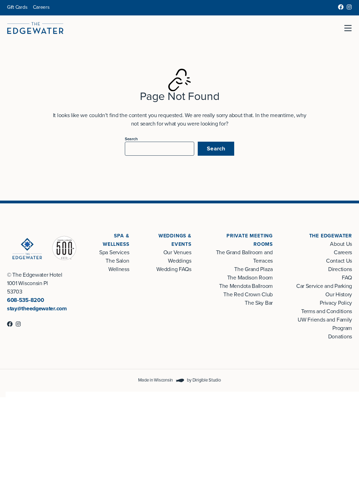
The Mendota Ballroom (246, 286)
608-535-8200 (25, 300)
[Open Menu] (350, 28)
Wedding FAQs (173, 269)
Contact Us (339, 260)
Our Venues (177, 252)
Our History (338, 294)
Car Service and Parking (324, 286)
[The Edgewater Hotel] (35, 28)
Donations (340, 336)
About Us (341, 244)
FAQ (347, 277)
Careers (41, 7)
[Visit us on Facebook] (341, 7)
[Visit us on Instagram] (349, 7)
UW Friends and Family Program (325, 324)
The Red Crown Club (248, 294)
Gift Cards (17, 7)
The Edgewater (330, 236)
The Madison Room (250, 277)
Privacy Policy (336, 302)
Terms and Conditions (326, 311)
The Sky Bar (259, 302)
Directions (340, 269)
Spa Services (114, 252)
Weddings (179, 260)
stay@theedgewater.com (37, 308)
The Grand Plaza (253, 269)
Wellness (118, 269)
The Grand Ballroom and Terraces (244, 256)
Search (131, 138)
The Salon (117, 260)
